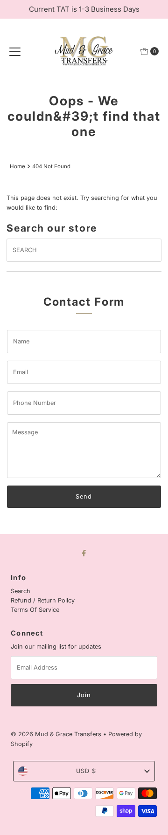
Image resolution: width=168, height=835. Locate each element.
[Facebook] (84, 552)
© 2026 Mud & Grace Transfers (57, 734)
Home (17, 166)
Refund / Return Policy (43, 600)
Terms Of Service (35, 609)
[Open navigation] (15, 51)
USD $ (86, 770)
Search (20, 591)
